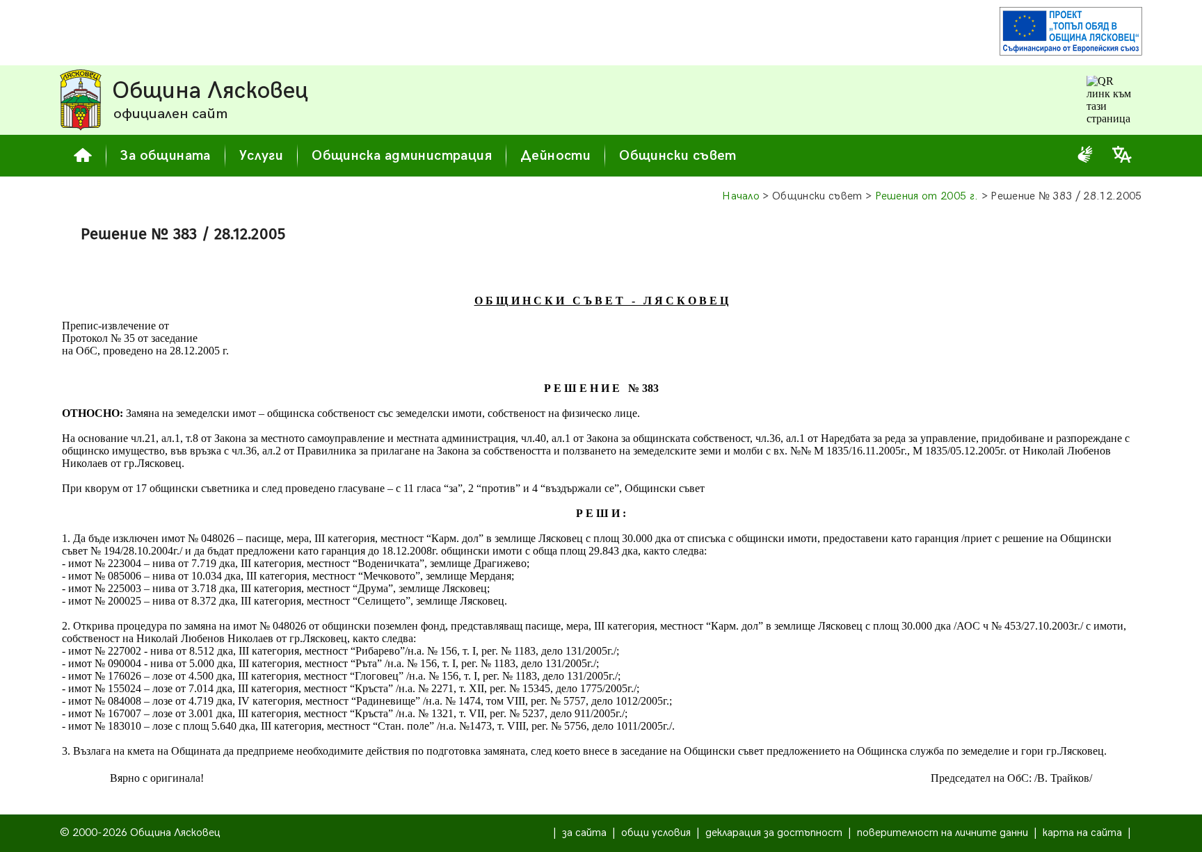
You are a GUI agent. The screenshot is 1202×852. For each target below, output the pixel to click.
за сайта (584, 832)
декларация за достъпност (773, 832)
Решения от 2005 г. (927, 196)
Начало (741, 196)
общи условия (656, 832)
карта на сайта (1082, 832)
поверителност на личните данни (942, 832)
